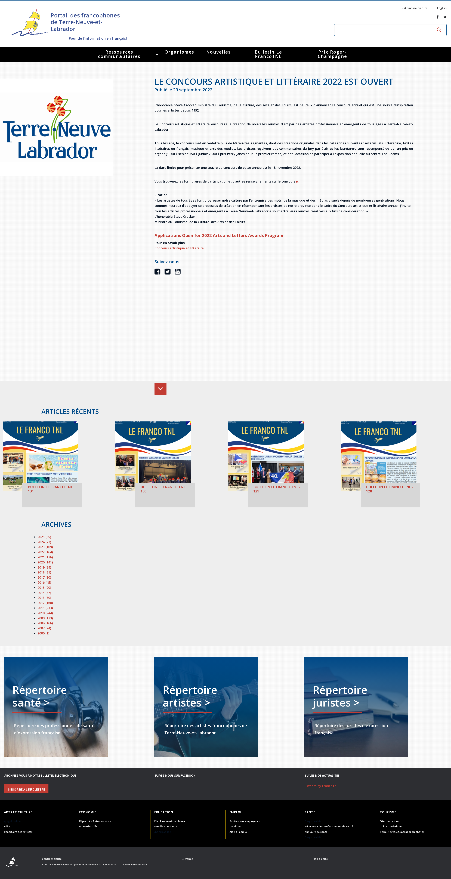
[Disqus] (284, 333)
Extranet (187, 859)
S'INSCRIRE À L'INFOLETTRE (26, 789)
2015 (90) (44, 587)
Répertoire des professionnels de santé (329, 826)
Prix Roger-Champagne (332, 54)
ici (297, 181)
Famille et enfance (165, 826)
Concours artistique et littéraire (179, 248)
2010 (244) (45, 613)
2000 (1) (43, 633)
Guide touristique (390, 826)
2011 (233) (45, 608)
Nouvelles (218, 52)
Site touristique (389, 821)
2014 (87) (44, 593)
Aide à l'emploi (239, 832)
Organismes (179, 52)
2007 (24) (44, 628)
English (442, 8)
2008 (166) (45, 623)
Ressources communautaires (119, 54)
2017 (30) (44, 577)
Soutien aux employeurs (245, 821)
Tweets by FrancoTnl (321, 786)
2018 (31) (44, 572)
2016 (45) (44, 582)
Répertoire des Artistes (18, 832)
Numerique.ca (140, 864)
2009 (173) (45, 618)
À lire (7, 826)
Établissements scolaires (169, 821)
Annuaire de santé (316, 832)
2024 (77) (44, 542)
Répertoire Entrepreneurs (95, 821)
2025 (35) (44, 537)
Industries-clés (88, 826)
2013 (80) (44, 598)
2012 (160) (45, 603)
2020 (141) (45, 562)
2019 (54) (44, 567)
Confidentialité (51, 859)
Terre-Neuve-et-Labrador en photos (402, 832)
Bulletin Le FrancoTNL (268, 54)
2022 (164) (45, 552)
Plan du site (320, 859)
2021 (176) (45, 557)
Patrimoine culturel (415, 8)
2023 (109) (45, 547)
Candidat (235, 826)
